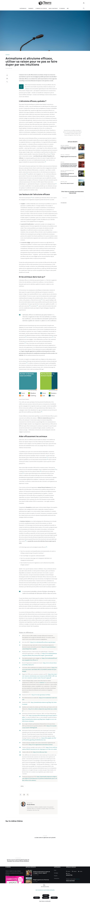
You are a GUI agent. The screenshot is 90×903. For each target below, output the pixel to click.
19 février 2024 (18, 858)
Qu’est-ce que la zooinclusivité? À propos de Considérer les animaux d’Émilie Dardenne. (18, 860)
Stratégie (8, 54)
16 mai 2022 (45, 835)
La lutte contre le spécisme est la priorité (45, 837)
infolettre (77, 879)
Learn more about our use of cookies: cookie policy (45, 890)
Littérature (67, 154)
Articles (22, 786)
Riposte (55, 875)
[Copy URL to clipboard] (7, 81)
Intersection (56, 878)
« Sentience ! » (42, 682)
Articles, (63, 145)
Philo (66, 181)
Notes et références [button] (26, 632)
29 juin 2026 (35, 881)
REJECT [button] (36, 897)
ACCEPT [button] (45, 895)
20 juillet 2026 (36, 874)
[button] (51, 154)
